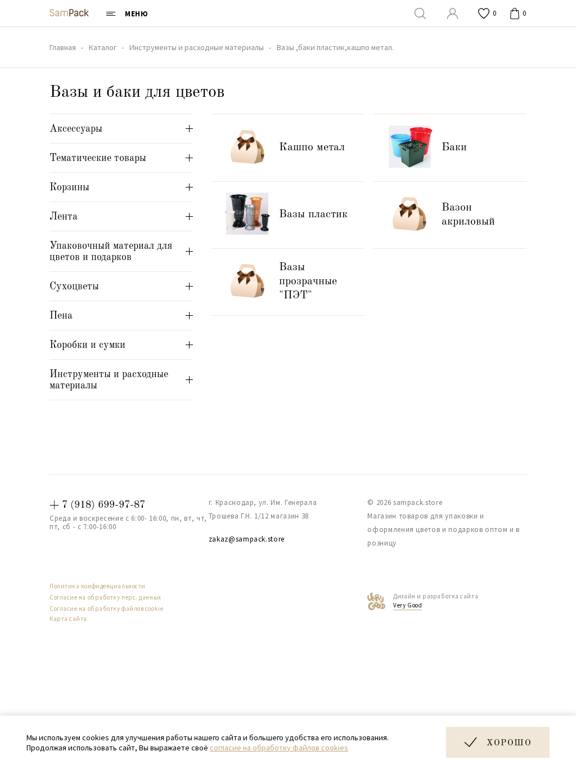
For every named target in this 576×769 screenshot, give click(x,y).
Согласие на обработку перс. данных (105, 597)
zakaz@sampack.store (247, 539)
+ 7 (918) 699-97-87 (97, 505)
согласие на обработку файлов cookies (279, 748)
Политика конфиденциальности (98, 586)
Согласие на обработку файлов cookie (106, 608)
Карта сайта (68, 619)
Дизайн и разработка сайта (435, 600)
